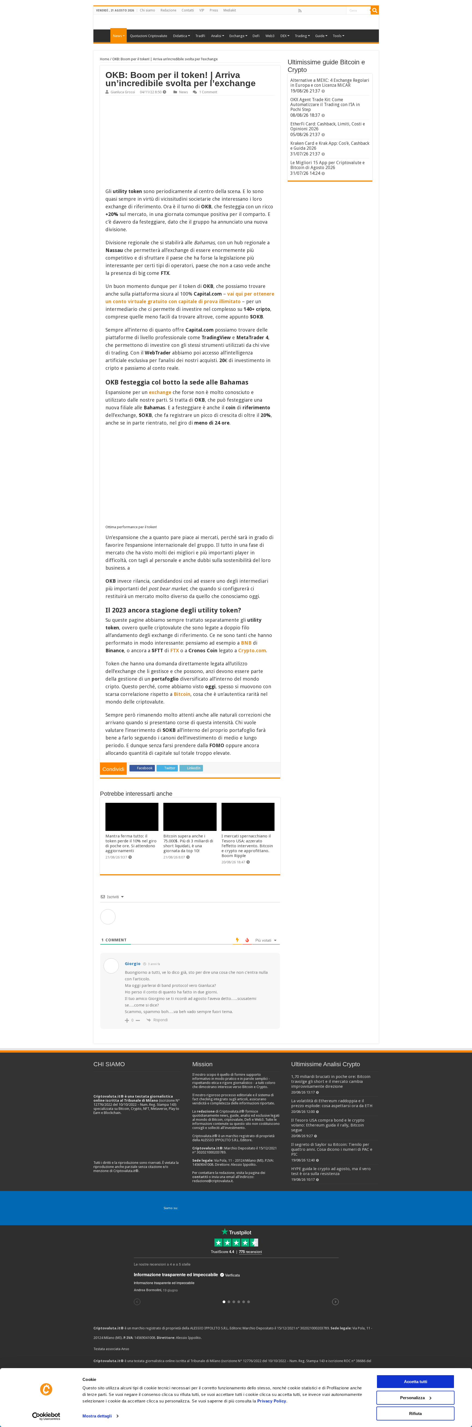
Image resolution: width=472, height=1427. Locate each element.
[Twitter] (311, 10)
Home (104, 59)
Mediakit (229, 10)
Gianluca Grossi (123, 92)
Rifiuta (415, 1413)
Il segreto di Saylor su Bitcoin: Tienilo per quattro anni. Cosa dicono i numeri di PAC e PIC (331, 1149)
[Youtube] (329, 10)
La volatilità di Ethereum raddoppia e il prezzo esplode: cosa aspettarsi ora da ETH (332, 1103)
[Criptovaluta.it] (103, 35)
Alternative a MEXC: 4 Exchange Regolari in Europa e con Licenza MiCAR (329, 83)
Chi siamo (147, 10)
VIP (201, 10)
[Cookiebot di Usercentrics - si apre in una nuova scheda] (46, 1416)
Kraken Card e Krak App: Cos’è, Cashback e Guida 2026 (329, 146)
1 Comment (208, 92)
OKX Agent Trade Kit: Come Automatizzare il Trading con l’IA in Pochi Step (325, 104)
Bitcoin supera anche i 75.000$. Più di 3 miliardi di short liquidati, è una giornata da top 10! (188, 843)
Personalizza (412, 1397)
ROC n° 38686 (354, 1361)
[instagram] (335, 10)
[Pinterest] (317, 10)
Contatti (188, 10)
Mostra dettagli (97, 1416)
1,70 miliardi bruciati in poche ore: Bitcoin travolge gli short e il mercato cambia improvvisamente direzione (330, 1081)
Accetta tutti (415, 1381)
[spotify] (341, 10)
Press (214, 10)
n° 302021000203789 (312, 1328)
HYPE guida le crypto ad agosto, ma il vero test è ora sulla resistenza (331, 1171)
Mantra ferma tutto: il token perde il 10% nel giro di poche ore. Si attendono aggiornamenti (131, 843)
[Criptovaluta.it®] (236, 22)
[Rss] (300, 10)
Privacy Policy (271, 1401)
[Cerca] (375, 10)
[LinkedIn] (323, 10)
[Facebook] (305, 10)
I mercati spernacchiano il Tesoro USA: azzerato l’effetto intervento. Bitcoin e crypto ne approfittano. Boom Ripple (247, 846)
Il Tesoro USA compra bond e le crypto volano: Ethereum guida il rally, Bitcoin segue (327, 1125)
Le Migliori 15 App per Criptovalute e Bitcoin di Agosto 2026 (327, 165)
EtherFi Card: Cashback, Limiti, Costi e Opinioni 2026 (327, 126)
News (183, 92)
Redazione (168, 10)
